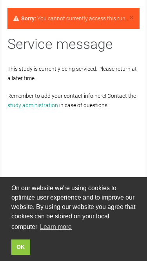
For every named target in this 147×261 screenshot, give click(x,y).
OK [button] (20, 247)
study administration (32, 105)
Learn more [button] (56, 226)
